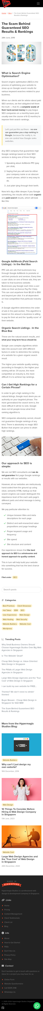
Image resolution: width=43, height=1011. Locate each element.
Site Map (8, 959)
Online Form (9, 979)
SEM (16, 610)
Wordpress (7, 628)
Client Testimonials (12, 918)
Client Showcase (24, 606)
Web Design (25, 615)
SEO (15, 577)
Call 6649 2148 (10, 988)
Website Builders (10, 624)
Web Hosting (8, 619)
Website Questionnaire (13, 984)
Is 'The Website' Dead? (12, 656)
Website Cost (25, 624)
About (6, 938)
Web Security (21, 619)
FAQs (6, 947)
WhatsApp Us (9, 992)
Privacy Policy (9, 955)
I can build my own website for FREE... (19, 686)
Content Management (13, 914)
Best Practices (9, 606)
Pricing (7, 910)
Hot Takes (7, 610)
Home (4, 13)
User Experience (10, 615)
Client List (8, 922)
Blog (10, 13)
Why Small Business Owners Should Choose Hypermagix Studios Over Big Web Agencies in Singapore (21, 647)
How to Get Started (12, 942)
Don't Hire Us (9, 951)
